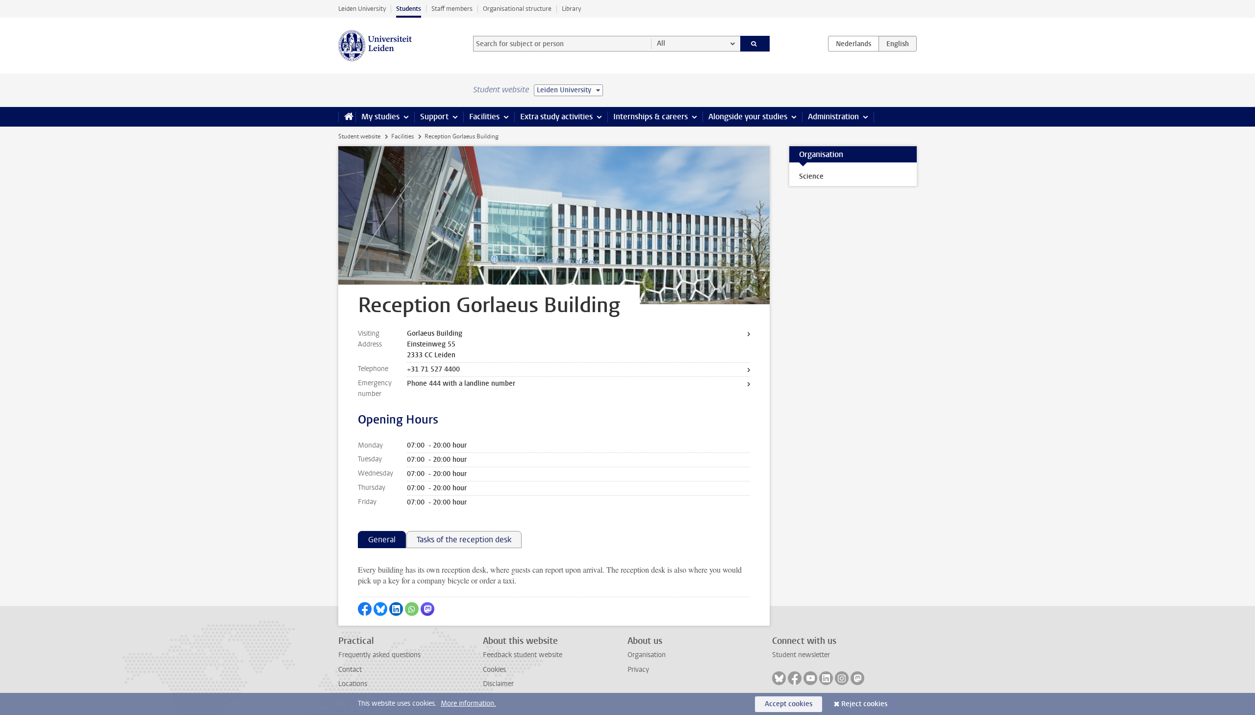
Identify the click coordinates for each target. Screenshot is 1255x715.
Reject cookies (864, 704)
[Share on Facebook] (365, 609)
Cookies (494, 669)
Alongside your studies (747, 116)
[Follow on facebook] (795, 678)
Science (811, 176)
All (661, 43)
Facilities (484, 116)
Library (571, 8)
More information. (468, 703)
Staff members (452, 8)
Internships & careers (650, 116)
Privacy (638, 669)
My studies (380, 116)
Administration (833, 116)
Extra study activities (556, 116)
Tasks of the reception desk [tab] (464, 539)
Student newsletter (801, 655)
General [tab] (382, 539)
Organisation (647, 655)
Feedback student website (522, 655)
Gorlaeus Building (434, 333)
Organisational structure (517, 8)
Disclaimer (498, 684)
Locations (352, 684)
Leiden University (362, 8)
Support (434, 116)
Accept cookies (788, 704)
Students (408, 8)
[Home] (346, 117)
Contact (350, 669)
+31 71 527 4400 (433, 369)
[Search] (755, 44)
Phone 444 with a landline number (461, 383)
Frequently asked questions (379, 655)
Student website (359, 136)
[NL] (853, 44)
